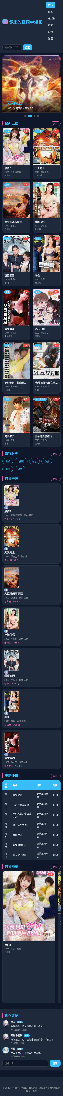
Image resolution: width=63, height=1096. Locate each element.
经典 (20, 469)
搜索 (27, 47)
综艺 (50, 25)
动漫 (50, 31)
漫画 (50, 38)
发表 (55, 1063)
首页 (50, 5)
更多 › (55, 124)
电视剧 (51, 18)
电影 (50, 11)
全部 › (55, 776)
